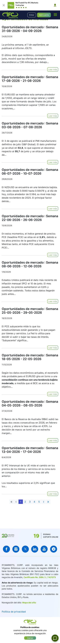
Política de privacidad (14, 611)
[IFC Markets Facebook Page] (6, 549)
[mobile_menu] (55, 14)
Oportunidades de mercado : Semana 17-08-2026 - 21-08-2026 (30, 79)
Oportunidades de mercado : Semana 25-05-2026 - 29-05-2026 (30, 310)
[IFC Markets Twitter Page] (25, 549)
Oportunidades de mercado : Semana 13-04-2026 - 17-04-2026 (30, 450)
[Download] (55, 5)
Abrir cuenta (44, 15)
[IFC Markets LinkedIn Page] (34, 549)
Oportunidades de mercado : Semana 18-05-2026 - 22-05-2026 (30, 357)
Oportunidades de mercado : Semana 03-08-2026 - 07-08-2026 (30, 125)
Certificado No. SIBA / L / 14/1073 (40, 577)
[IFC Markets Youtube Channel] (44, 549)
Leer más (52, 69)
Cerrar (30, 638)
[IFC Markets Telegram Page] (53, 549)
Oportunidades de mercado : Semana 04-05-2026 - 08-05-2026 (30, 403)
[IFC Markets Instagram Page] (15, 549)
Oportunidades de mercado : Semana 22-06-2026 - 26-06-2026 (30, 218)
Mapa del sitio (29, 602)
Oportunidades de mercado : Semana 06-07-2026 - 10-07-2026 (30, 171)
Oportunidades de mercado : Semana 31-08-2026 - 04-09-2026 (30, 29)
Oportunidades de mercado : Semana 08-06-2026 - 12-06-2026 (30, 264)
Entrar (31, 15)
